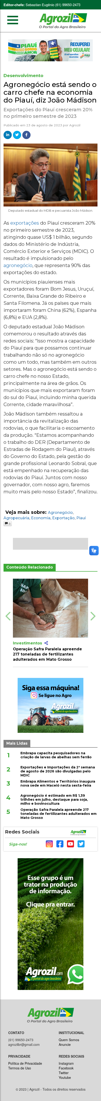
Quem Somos (69, 1039)
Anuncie (65, 1044)
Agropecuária (16, 518)
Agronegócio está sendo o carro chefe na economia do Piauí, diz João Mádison (50, 92)
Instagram (66, 1063)
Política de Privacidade (25, 1063)
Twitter (64, 1072)
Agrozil (74, 125)
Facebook (66, 1068)
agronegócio (18, 265)
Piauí (81, 518)
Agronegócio (60, 512)
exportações (25, 223)
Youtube (65, 1077)
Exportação (63, 518)
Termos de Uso (19, 1068)
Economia (40, 518)
